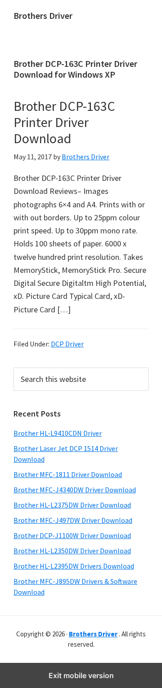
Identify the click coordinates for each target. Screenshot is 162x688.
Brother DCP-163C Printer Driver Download (64, 122)
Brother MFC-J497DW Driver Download (73, 520)
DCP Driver (67, 343)
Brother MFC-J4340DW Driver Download (75, 489)
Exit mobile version (81, 675)
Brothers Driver (43, 15)
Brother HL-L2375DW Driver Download (72, 504)
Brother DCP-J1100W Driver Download (72, 535)
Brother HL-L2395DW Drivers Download (74, 565)
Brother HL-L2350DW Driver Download (72, 550)
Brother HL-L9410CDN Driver (58, 433)
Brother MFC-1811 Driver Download (68, 474)
